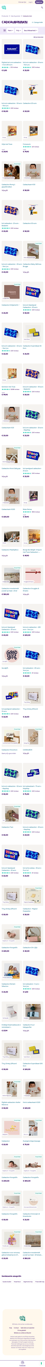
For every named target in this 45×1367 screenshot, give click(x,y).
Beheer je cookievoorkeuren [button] (22, 1333)
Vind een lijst (22, 2)
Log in (30, 2)
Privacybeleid (22, 1330)
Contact (16, 1328)
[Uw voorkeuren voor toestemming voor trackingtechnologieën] (41, 1363)
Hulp (10, 1328)
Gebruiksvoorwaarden (27, 1328)
